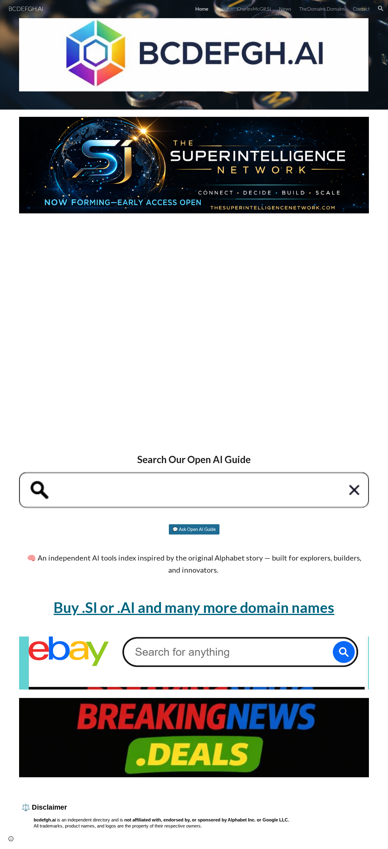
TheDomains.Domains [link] (322, 9)
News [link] (285, 9)
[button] (380, 8)
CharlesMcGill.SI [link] (254, 9)
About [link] (222, 9)
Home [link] (201, 9)
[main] (194, 459)
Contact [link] (361, 9)
